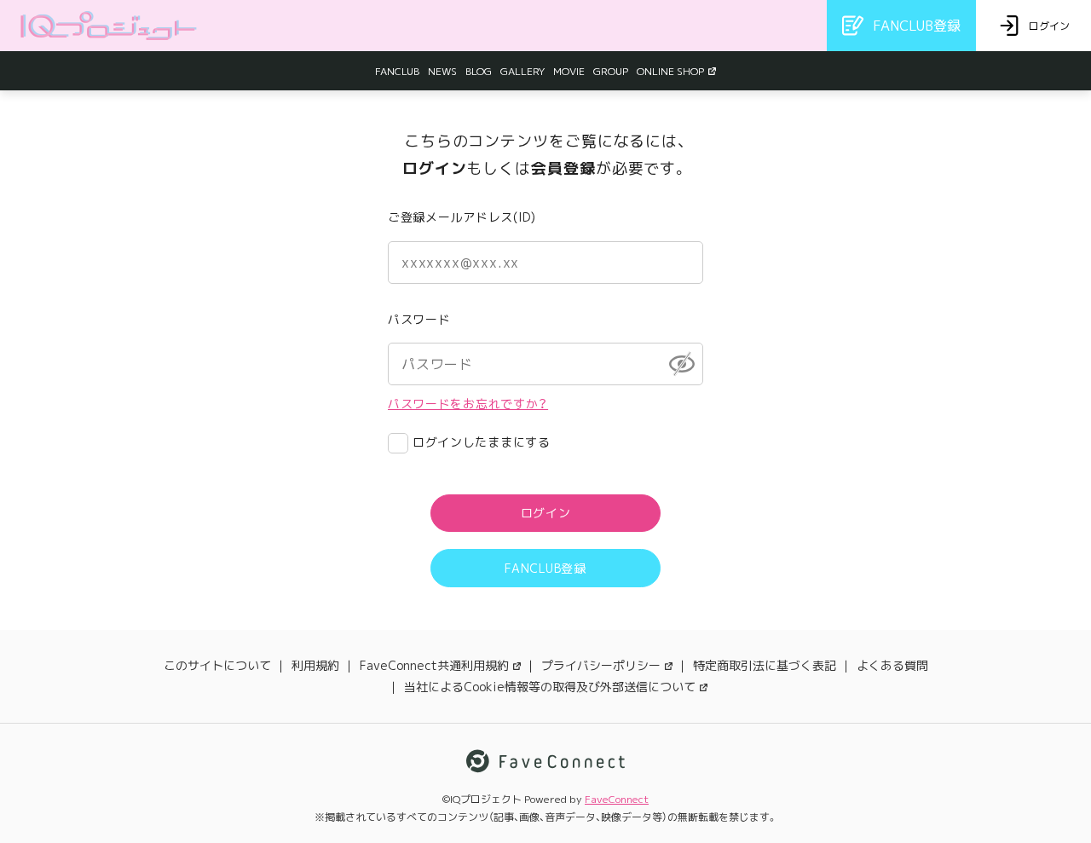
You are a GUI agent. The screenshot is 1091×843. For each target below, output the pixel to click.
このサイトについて (217, 665)
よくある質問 (892, 665)
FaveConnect (617, 799)
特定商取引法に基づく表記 (764, 665)
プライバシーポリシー (601, 665)
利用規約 (315, 665)
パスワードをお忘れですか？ (468, 404)
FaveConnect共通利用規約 (434, 665)
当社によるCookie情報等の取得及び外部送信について (550, 686)
